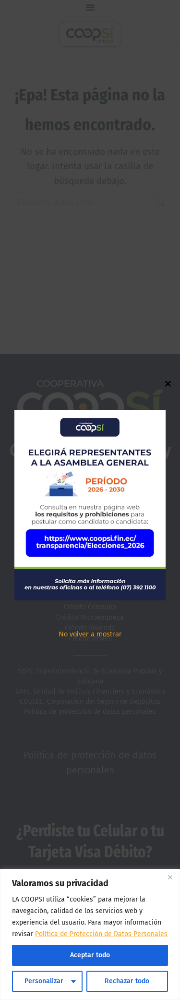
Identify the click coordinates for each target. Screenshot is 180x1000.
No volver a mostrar (90, 633)
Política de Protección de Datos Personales (101, 934)
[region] (90, 934)
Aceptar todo (90, 955)
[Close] (170, 877)
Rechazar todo (127, 981)
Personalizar (43, 981)
